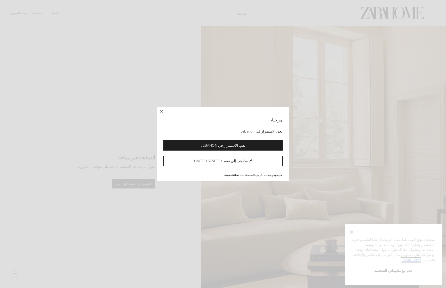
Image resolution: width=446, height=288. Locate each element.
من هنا (227, 174)
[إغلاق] (161, 111)
